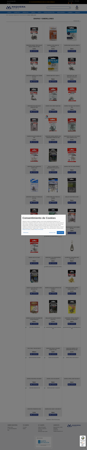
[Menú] (85, 436)
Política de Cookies (26, 229)
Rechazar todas (52, 232)
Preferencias (25, 232)
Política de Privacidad (38, 229)
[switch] (83, 445)
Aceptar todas (60, 232)
